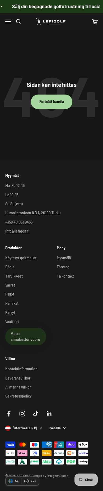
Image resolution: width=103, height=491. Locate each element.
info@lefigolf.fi (17, 231)
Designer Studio (57, 475)
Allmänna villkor (18, 387)
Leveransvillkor (17, 378)
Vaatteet (12, 321)
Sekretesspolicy (18, 396)
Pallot (9, 294)
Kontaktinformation (21, 369)
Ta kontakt (65, 276)
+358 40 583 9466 (18, 222)
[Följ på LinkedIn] (49, 413)
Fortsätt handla (51, 101)
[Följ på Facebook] (8, 413)
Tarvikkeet (14, 276)
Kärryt (10, 312)
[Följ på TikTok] (35, 413)
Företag (63, 267)
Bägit (9, 267)
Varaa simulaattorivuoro (25, 336)
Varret (10, 285)
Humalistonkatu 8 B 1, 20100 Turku (33, 213)
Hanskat (11, 303)
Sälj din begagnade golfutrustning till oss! (55, 6)
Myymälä (64, 258)
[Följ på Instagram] (22, 413)
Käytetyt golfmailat (20, 258)
